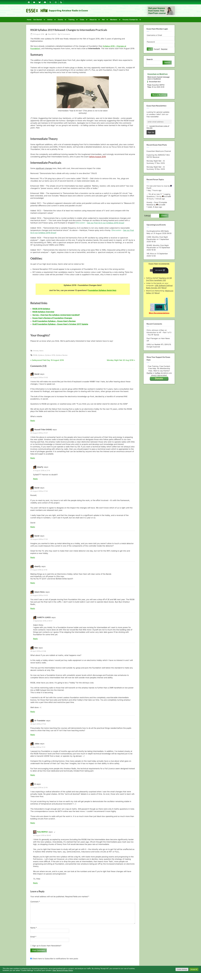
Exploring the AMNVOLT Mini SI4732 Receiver (158, 156)
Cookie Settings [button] (182, 969)
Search (150, 59)
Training (71, 19)
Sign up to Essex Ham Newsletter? (46, 946)
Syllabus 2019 (50, 355)
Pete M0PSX (52, 34)
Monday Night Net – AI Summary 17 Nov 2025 (156, 162)
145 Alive (150, 254)
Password (151, 42)
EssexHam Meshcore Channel (159, 151)
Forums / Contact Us (130, 19)
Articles (36, 351)
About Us (93, 19)
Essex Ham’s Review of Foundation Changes (52, 318)
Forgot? (157, 49)
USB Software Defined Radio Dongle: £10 (159, 286)
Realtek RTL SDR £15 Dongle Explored (159, 345)
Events (60, 19)
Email (33, 937)
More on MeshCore (159, 95)
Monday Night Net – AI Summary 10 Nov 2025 (156, 168)
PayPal (149, 373)
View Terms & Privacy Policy (62, 970)
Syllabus (41, 355)
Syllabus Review (62, 355)
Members (113, 19)
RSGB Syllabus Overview (43, 312)
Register (164, 49)
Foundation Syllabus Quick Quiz (102, 290)
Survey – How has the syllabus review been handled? (56, 315)
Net (103, 19)
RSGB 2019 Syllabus (41, 309)
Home (29, 19)
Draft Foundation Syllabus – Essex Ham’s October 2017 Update (60, 324)
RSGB (35, 355)
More (164, 288)
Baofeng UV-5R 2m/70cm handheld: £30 (159, 279)
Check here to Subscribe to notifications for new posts (55, 959)
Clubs (82, 19)
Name (33, 928)
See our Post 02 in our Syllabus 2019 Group (105, 223)
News (41, 351)
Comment (35, 902)
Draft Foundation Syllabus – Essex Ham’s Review (54, 321)
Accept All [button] (194, 969)
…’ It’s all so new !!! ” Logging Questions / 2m (158, 195)
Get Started (37, 19)
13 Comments (65, 34)
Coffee (157, 373)
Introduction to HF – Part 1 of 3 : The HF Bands (159, 333)
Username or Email (154, 35)
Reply (32, 421)
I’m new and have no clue (157, 186)
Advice (49, 19)
